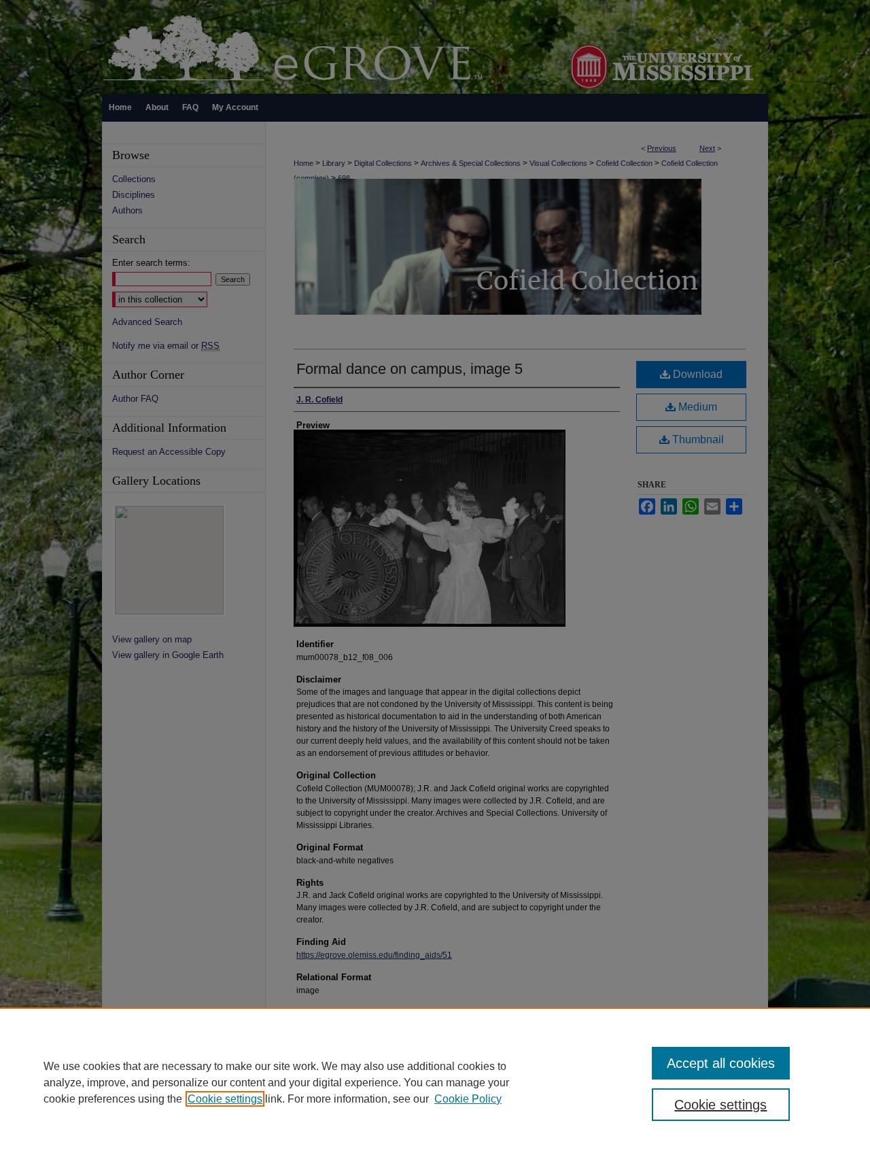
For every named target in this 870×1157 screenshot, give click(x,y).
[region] (435, 1082)
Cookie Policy (468, 1099)
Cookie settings (225, 1099)
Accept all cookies (721, 1063)
